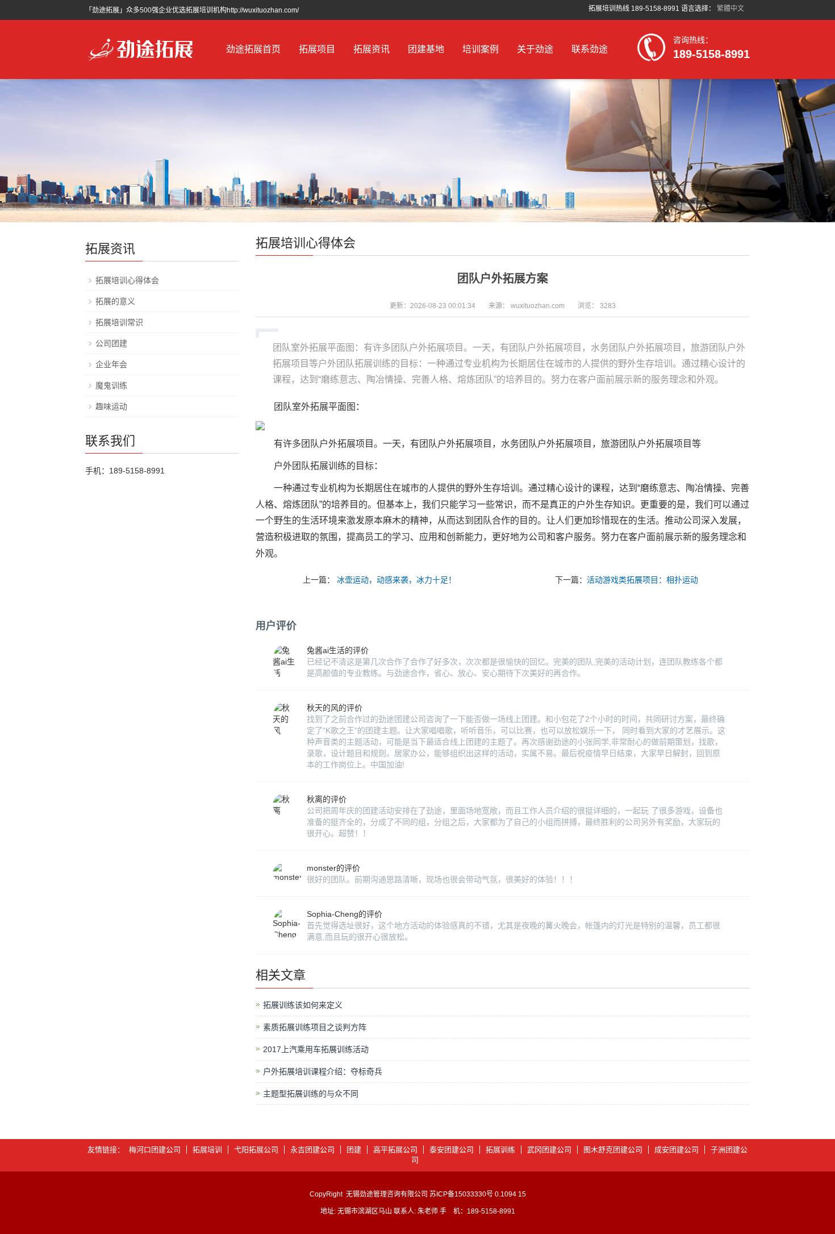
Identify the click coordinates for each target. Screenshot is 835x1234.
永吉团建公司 (312, 1149)
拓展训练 (500, 1149)
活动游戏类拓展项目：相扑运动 (642, 579)
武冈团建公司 (549, 1149)
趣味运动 (111, 406)
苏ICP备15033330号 (461, 1194)
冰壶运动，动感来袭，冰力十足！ (396, 579)
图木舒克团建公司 (612, 1149)
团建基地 (426, 49)
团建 (353, 1149)
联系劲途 (589, 49)
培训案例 (480, 49)
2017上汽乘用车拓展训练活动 (316, 1049)
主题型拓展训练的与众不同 (310, 1093)
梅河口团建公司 (155, 1149)
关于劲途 (535, 49)
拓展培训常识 (119, 322)
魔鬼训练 (111, 385)
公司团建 (111, 343)
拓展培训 (207, 1149)
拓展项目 (317, 49)
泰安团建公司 (451, 1149)
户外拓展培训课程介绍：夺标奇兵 (322, 1071)
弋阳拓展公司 (256, 1149)
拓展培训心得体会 (127, 280)
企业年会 (111, 364)
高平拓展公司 (395, 1149)
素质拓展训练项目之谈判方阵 (314, 1027)
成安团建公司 (676, 1149)
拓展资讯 (371, 49)
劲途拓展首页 (253, 49)
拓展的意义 (115, 301)
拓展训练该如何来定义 (303, 1004)
